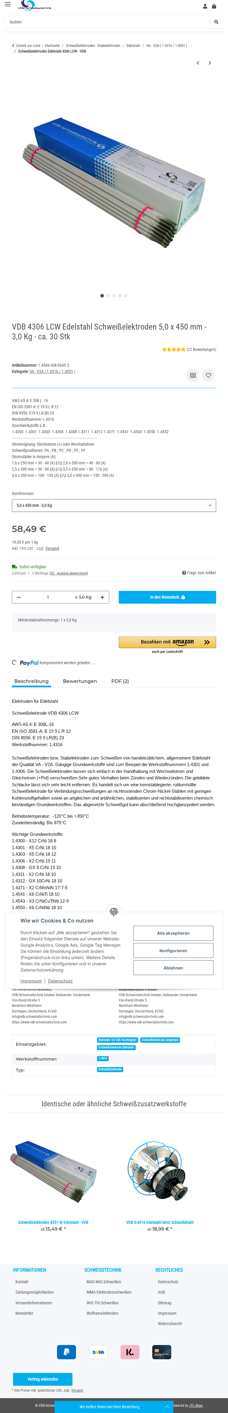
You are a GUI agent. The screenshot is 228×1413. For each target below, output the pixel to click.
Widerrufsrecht (170, 1323)
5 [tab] (126, 296)
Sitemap (165, 1302)
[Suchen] (216, 22)
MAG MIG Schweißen (104, 1281)
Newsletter (24, 1313)
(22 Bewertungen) (201, 349)
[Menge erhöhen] (102, 597)
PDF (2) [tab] (120, 681)
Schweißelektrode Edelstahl (116, 1047)
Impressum (31, 980)
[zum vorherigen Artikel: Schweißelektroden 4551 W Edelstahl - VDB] (198, 63)
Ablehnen (173, 967)
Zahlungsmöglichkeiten (34, 1292)
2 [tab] (108, 296)
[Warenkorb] (216, 6)
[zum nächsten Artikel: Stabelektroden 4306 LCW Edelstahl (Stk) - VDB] (210, 63)
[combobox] (114, 505)
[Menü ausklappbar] (8, 4)
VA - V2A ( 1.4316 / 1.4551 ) (52, 371)
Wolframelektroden (102, 1313)
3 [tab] (114, 296)
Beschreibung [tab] (31, 681)
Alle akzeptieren (173, 933)
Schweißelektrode (110, 1069)
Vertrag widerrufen (43, 1379)
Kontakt (21, 1281)
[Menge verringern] (18, 597)
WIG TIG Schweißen (103, 1302)
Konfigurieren (173, 950)
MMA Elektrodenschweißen (109, 1292)
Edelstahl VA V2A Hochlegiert (117, 1040)
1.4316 (103, 1058)
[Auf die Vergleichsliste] (193, 375)
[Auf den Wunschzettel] (208, 375)
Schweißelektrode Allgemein (160, 1040)
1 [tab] (102, 296)
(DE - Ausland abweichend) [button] (68, 573)
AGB (161, 1292)
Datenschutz (60, 980)
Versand (52, 548)
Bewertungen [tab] (80, 681)
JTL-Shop (196, 1405)
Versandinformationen (33, 1302)
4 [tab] (120, 296)
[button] (205, 6)
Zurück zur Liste (28, 45)
